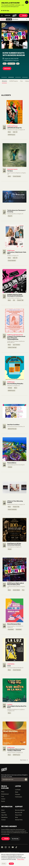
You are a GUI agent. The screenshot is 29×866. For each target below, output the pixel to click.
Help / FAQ (4, 815)
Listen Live (7, 15)
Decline (4, 863)
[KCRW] (4, 771)
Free (18, 63)
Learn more (7, 68)
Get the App (6, 10)
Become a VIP (18, 812)
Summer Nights (11, 63)
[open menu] (2, 15)
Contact (3, 819)
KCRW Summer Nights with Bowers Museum (14, 54)
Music (4, 63)
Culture (3, 799)
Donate (24, 15)
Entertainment (5, 794)
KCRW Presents (13, 81)
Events (3, 801)
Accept (11, 863)
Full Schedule (18, 797)
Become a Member (20, 810)
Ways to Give (18, 815)
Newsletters (4, 817)
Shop (16, 817)
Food (2, 796)
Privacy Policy (20, 859)
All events (4, 81)
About (2, 810)
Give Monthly (15, 839)
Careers (3, 812)
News (2, 791)
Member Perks (18, 819)
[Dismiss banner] (26, 2)
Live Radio (17, 789)
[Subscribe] (26, 779)
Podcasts (17, 794)
